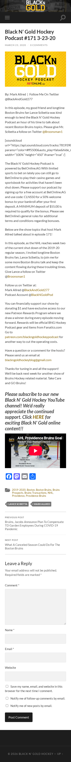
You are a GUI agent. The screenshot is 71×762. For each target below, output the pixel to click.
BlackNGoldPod (42, 294)
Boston (31, 489)
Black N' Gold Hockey (36, 753)
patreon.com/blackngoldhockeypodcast (32, 337)
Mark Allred (42, 503)
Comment (12, 585)
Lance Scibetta (17, 503)
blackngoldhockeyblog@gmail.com (28, 360)
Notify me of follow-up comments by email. (37, 698)
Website (10, 667)
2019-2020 (19, 489)
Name (9, 630)
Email (9, 649)
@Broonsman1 (52, 131)
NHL (50, 492)
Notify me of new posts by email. (31, 706)
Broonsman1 (16, 276)
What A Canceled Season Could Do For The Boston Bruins (32, 544)
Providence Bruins (36, 495)
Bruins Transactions (35, 492)
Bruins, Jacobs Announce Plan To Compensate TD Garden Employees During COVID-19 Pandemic (34, 523)
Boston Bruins (43, 489)
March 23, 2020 (15, 45)
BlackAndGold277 (36, 290)
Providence (18, 495)
